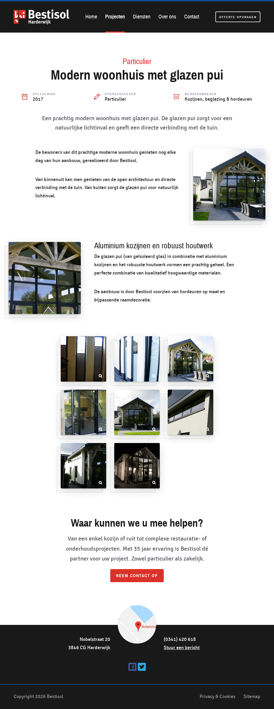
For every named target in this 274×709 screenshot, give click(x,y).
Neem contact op (137, 575)
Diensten (141, 16)
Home (91, 16)
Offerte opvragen (238, 17)
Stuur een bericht (182, 648)
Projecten (115, 16)
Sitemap (251, 696)
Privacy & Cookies (217, 696)
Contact (191, 16)
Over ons (167, 16)
